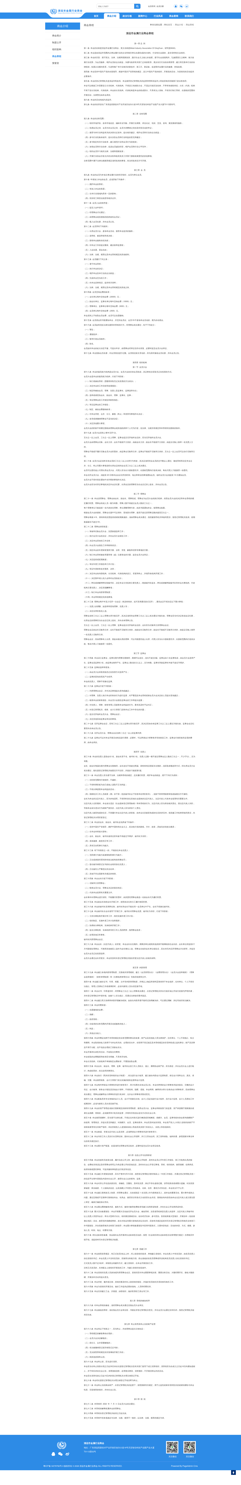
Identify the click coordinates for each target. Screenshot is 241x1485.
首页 (96, 16)
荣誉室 (55, 63)
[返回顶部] (233, 1472)
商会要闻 (173, 16)
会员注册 (160, 6)
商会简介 (56, 35)
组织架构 (56, 49)
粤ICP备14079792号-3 (53, 1465)
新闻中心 (142, 16)
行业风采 (158, 16)
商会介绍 (111, 16)
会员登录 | (152, 6)
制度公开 (56, 42)
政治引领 (127, 16)
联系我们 (189, 16)
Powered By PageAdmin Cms (184, 1465)
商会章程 (56, 56)
